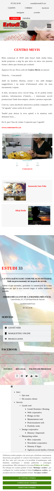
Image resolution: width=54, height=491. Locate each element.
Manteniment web (35, 419)
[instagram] (22, 376)
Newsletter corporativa (37, 443)
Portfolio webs (33, 426)
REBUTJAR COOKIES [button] (27, 488)
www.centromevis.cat (11, 127)
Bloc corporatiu (34, 439)
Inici (18, 392)
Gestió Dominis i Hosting (38, 409)
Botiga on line (33, 416)
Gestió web (14, 328)
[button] (27, 328)
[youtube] (31, 376)
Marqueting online (19, 333)
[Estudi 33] (14, 29)
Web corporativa (34, 412)
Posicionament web (35, 422)
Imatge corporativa (30, 429)
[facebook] (17, 376)
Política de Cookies (41, 465)
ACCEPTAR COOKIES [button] (27, 478)
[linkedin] (36, 376)
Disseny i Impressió (35, 433)
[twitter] (27, 376)
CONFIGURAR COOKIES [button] (27, 483)
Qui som (25, 395)
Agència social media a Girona (40, 450)
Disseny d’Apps (34, 446)
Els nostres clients (29, 399)
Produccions (15, 339)
